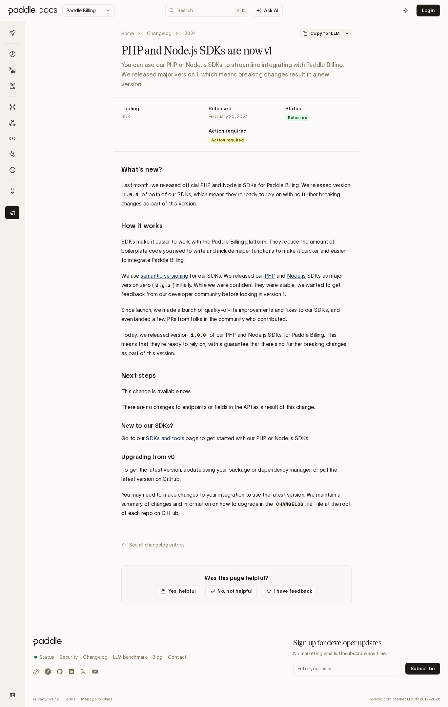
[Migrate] (12, 85)
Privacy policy (46, 699)
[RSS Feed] (36, 671)
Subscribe (423, 668)
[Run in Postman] (48, 671)
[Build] (12, 69)
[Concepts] (12, 54)
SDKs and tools (165, 438)
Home (127, 33)
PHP (270, 276)
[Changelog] (12, 212)
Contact (177, 657)
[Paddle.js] (12, 138)
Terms (69, 699)
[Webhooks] (12, 122)
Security (68, 657)
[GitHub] (59, 671)
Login (428, 10)
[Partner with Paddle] (12, 191)
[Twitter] (83, 671)
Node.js (296, 276)
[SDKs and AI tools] (12, 154)
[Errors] (12, 170)
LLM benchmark (130, 657)
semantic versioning (165, 276)
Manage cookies (96, 699)
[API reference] (12, 107)
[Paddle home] (110, 641)
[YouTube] (95, 671)
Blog (158, 657)
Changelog (159, 33)
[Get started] (12, 32)
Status (46, 657)
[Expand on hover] (12, 695)
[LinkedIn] (71, 671)
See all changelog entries (157, 544)
